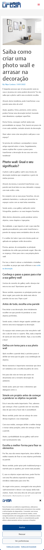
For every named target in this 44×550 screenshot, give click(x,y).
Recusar (22, 534)
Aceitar (22, 527)
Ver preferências (22, 541)
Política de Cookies (13, 547)
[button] (40, 500)
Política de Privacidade (28, 547)
